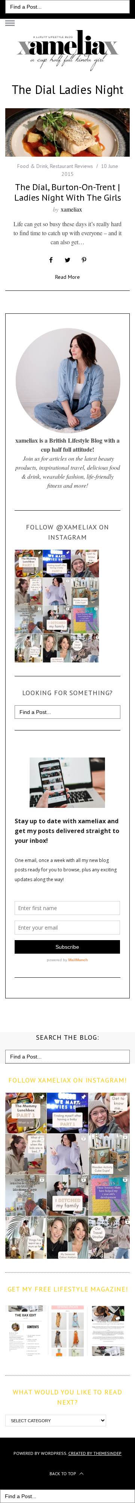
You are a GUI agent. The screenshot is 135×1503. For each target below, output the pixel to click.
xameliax (71, 209)
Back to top (63, 1473)
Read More (67, 277)
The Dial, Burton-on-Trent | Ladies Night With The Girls (67, 192)
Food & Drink (32, 166)
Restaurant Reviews (71, 166)
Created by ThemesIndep (95, 1453)
